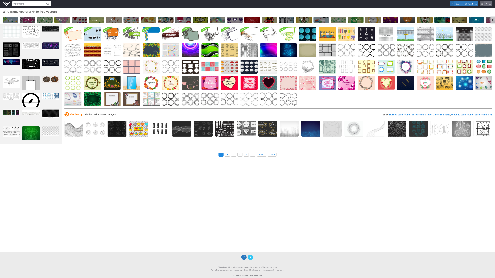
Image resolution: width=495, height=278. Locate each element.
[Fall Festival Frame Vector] (170, 83)
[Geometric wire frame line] (332, 129)
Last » (272, 155)
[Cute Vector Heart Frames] (444, 50)
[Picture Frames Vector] (346, 67)
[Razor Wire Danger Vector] (405, 34)
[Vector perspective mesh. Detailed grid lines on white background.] (30, 112)
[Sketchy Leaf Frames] (170, 67)
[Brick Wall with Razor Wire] (92, 50)
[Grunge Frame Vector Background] (483, 50)
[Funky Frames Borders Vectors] (425, 67)
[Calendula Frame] (151, 50)
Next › (261, 155)
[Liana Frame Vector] (307, 67)
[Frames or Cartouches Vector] (229, 67)
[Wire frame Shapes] (444, 83)
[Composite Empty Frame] (327, 50)
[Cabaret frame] (190, 34)
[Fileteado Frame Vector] (112, 83)
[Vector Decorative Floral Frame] (366, 83)
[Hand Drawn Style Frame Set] (288, 99)
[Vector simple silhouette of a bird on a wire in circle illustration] (30, 102)
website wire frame (462, 114)
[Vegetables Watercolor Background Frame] (151, 83)
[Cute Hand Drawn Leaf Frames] (209, 99)
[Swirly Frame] (131, 34)
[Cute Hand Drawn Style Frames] (190, 99)
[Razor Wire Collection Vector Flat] (112, 50)
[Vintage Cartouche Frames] (268, 67)
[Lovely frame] (209, 34)
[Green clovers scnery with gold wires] (92, 99)
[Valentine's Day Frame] (327, 83)
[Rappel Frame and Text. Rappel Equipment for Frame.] (112, 99)
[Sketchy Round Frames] (464, 50)
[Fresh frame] (288, 34)
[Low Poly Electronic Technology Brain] (288, 50)
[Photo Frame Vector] (366, 67)
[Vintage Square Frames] (131, 67)
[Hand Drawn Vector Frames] (366, 50)
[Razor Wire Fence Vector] (327, 34)
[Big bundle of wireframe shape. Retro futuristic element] (30, 45)
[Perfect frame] (249, 34)
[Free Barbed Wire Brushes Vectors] (72, 50)
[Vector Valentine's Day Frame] (307, 83)
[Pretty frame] (170, 34)
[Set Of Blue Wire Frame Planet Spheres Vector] (307, 34)
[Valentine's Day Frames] (190, 83)
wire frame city (483, 114)
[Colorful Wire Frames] (483, 83)
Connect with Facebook (466, 4)
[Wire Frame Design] (464, 83)
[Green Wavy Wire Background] (209, 50)
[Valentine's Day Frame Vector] (346, 83)
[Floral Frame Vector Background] (151, 67)
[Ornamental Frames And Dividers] (327, 67)
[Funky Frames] (170, 50)
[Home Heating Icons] (229, 50)
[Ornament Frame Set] (72, 83)
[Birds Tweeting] (92, 34)
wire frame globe (422, 114)
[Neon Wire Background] (190, 50)
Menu (488, 4)
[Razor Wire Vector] (425, 34)
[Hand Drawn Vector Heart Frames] (170, 99)
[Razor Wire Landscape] (444, 34)
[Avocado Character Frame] (92, 83)
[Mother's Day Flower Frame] (425, 83)
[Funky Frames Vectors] (386, 67)
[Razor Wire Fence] (464, 34)
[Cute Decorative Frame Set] (72, 67)
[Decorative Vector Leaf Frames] (425, 50)
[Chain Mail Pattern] (249, 50)
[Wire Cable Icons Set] (366, 34)
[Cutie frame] (151, 34)
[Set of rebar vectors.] (160, 129)
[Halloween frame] (268, 34)
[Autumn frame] (229, 34)
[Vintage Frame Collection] (483, 67)
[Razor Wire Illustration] (386, 34)
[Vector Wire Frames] (72, 99)
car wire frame (441, 114)
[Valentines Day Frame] (209, 83)
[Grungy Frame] (112, 34)
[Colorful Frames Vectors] (444, 67)
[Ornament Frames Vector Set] (190, 67)
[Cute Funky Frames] (464, 67)
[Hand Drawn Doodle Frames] (346, 50)
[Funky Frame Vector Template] (405, 67)
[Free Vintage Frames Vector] (209, 67)
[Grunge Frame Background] (307, 50)
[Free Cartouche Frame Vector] (288, 67)
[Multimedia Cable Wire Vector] (346, 34)
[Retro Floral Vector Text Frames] (151, 99)
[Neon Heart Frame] (268, 83)
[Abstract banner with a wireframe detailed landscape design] (73, 129)
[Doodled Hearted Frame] (288, 83)
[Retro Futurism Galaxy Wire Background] (268, 50)
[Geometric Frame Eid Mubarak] (405, 83)
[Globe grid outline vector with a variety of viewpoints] (95, 129)
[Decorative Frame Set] (92, 67)
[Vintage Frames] (131, 50)
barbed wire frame (399, 114)
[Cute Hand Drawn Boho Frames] (249, 99)
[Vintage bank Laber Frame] (249, 67)
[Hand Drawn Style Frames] (405, 50)
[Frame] (72, 34)
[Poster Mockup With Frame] (131, 83)
